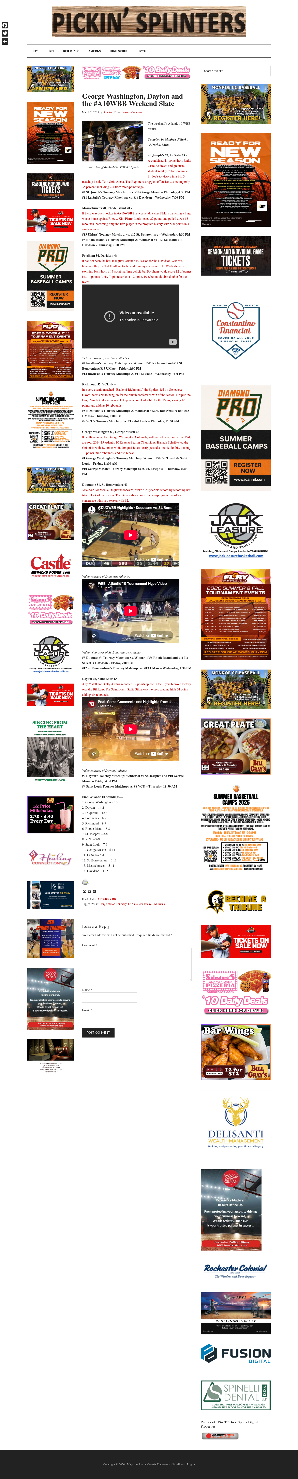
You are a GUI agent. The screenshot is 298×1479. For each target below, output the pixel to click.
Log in (191, 1464)
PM (155, 904)
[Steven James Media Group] (50, 908)
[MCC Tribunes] (236, 914)
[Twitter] (5, 33)
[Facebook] (5, 25)
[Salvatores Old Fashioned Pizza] (236, 1013)
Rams (161, 904)
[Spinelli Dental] (236, 1409)
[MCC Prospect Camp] (236, 122)
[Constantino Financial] (236, 374)
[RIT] (236, 274)
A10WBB (103, 899)
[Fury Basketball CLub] (236, 225)
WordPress (179, 1464)
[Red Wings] (236, 957)
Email (87, 1010)
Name (87, 990)
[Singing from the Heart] (50, 785)
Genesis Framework (158, 1464)
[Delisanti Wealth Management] (236, 1158)
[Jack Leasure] (236, 558)
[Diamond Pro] (236, 489)
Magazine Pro (135, 1464)
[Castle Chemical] (50, 582)
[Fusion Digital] (236, 1361)
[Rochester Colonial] (236, 1281)
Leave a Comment (132, 112)
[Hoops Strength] (236, 870)
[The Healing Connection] (50, 870)
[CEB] (50, 957)
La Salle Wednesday (139, 904)
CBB (113, 899)
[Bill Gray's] (236, 773)
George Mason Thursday (112, 904)
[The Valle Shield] (236, 1333)
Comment (89, 945)
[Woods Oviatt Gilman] (231, 1249)
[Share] (5, 41)
